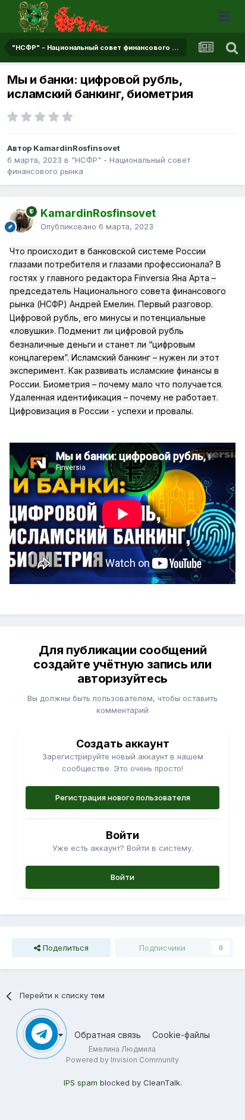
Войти (122, 877)
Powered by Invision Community (122, 1059)
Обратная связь (107, 1035)
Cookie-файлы (181, 1035)
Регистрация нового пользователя (122, 797)
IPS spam (81, 1082)
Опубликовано (96, 226)
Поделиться (64, 947)
